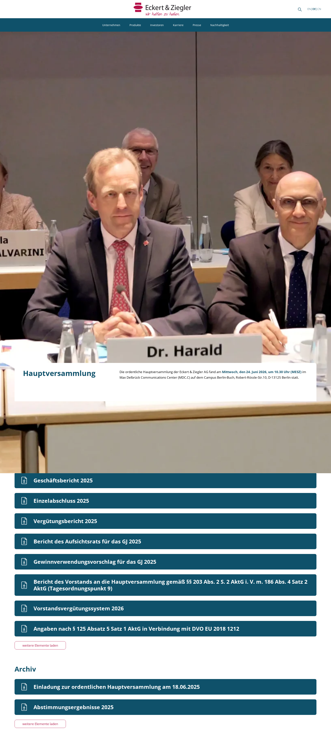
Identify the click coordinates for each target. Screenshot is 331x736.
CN (319, 9)
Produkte (135, 25)
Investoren (157, 25)
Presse (197, 25)
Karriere (178, 25)
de (314, 9)
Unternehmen (111, 25)
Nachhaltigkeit (219, 25)
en (309, 9)
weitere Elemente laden (40, 645)
